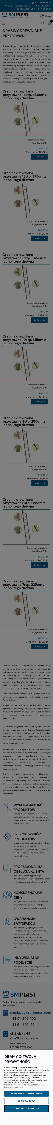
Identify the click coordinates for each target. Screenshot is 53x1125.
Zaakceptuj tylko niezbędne (26, 1093)
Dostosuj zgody (26, 1101)
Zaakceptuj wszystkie (26, 1109)
